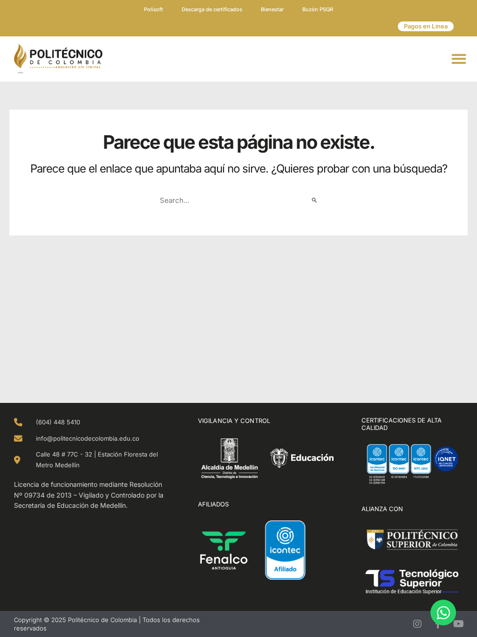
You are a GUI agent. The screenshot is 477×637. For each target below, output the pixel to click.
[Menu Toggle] (459, 59)
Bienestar (272, 9)
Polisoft (153, 9)
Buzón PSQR (317, 9)
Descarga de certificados (212, 9)
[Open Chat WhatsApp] (443, 612)
